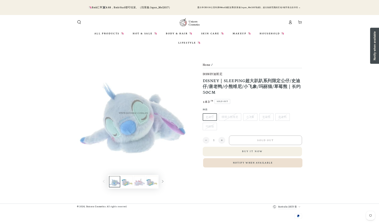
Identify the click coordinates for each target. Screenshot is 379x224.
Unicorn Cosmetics (96, 206)
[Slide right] (163, 182)
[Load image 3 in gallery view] (139, 182)
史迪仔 (210, 117)
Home (206, 65)
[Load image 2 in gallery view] (127, 182)
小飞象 (250, 117)
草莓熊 (266, 117)
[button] (79, 22)
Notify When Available (253, 163)
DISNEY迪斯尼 (212, 74)
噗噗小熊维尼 (230, 117)
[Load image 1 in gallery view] (114, 182)
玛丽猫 (210, 126)
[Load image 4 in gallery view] (152, 182)
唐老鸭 (282, 117)
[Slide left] (104, 182)
